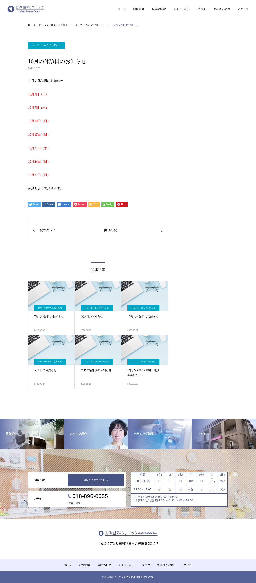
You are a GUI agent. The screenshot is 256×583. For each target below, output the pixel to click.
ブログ (201, 9)
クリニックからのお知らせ (46, 45)
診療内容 (138, 9)
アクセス (243, 9)
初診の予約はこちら (95, 480)
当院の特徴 (159, 9)
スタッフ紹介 (181, 9)
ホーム (121, 9)
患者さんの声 (221, 9)
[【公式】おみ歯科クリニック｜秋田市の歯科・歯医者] (25, 8)
